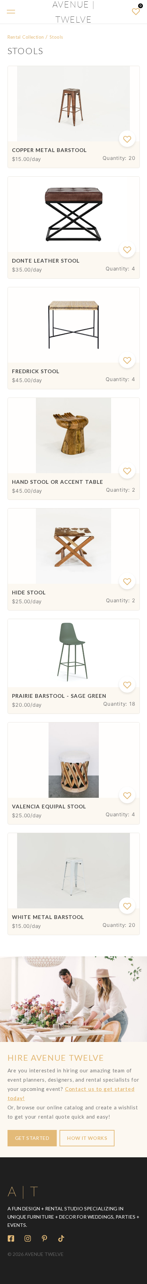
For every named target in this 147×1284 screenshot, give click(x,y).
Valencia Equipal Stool (49, 806)
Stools (56, 37)
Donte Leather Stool (46, 260)
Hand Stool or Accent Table (58, 482)
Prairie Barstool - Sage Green (59, 696)
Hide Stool (29, 592)
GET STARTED (32, 1138)
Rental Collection (26, 37)
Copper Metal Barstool (49, 150)
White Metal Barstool (48, 917)
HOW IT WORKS (87, 1138)
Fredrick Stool (35, 371)
